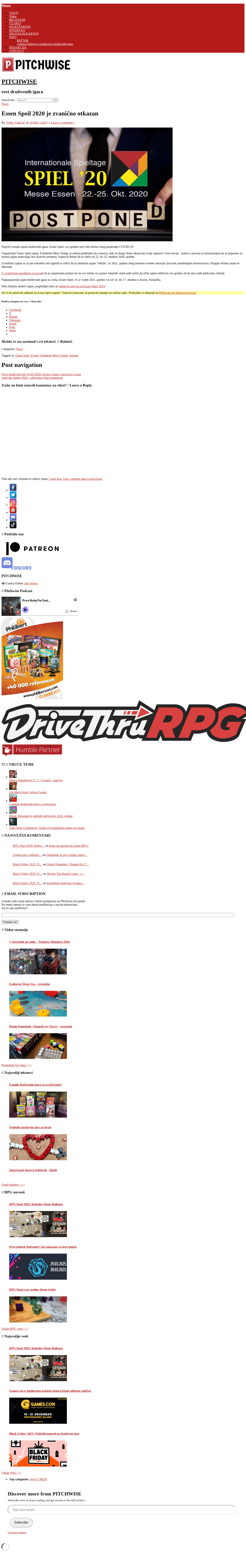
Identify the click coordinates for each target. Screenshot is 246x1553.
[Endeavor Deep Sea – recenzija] (38, 1004)
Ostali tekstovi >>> (13, 1184)
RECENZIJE (17, 19)
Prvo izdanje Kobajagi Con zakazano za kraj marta (42, 1246)
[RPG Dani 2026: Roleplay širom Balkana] (38, 1224)
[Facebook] (13, 490)
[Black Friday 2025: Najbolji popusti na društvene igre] (38, 1453)
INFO (13, 37)
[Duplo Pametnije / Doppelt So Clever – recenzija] (38, 1046)
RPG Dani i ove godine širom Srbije (32, 1289)
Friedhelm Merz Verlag (54, 355)
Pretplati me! (10, 922)
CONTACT (16, 51)
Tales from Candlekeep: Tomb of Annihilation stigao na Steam (47, 828)
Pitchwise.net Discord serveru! (177, 292)
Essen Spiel (22, 355)
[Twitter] (13, 497)
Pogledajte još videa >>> (17, 1065)
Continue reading (17, 1532)
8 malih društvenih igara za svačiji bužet (35, 1084)
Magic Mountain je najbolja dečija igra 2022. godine (41, 816)
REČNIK (23, 40)
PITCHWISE (19, 81)
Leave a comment (61, 122)
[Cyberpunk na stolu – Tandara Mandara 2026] (38, 961)
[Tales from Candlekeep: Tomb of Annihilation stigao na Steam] (13, 824)
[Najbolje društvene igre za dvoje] (38, 1147)
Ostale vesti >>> (12, 1472)
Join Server (31, 583)
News (5, 103)
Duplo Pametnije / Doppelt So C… (68, 864)
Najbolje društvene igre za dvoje (30, 1127)
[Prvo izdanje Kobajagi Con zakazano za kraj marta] (38, 1267)
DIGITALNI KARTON (24, 33)
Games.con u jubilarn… (27, 855)
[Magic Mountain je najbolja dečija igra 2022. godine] (13, 812)
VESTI (13, 13)
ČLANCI (15, 23)
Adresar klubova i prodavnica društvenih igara (45, 44)
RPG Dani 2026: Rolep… (28, 845)
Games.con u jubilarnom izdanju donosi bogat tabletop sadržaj (50, 1390)
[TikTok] (13, 527)
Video (13, 16)
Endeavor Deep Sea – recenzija (29, 984)
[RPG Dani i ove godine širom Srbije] (38, 1309)
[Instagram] (13, 505)
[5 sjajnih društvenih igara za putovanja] (13, 800)
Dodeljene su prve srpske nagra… (66, 855)
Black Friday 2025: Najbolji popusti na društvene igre (44, 1433)
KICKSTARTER (20, 26)
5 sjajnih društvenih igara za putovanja (32, 804)
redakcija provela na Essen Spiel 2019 (82, 286)
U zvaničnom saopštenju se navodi (23, 273)
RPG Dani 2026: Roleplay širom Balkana (36, 1204)
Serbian (73, 355)
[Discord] (13, 520)
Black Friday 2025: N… (27, 864)
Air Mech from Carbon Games (28, 792)
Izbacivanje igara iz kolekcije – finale (33, 1170)
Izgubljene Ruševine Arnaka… (65, 883)
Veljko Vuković (15, 122)
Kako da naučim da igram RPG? (69, 845)
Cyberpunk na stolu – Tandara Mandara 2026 (39, 941)
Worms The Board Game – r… (66, 873)
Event (34, 355)
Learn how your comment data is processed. (75, 478)
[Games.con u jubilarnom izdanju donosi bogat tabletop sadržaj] (38, 1411)
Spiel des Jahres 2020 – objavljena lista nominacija (32, 377)
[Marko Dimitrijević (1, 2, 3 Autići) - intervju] (13, 777)
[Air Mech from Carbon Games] (13, 788)
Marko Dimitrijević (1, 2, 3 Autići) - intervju (36, 780)
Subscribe (21, 1522)
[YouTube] (13, 512)
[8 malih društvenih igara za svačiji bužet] (38, 1105)
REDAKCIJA (18, 47)
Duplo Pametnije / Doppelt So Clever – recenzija (40, 1026)
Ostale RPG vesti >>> (15, 1328)
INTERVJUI (17, 30)
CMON (42, 1479)
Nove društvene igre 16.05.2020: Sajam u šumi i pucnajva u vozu (41, 374)
